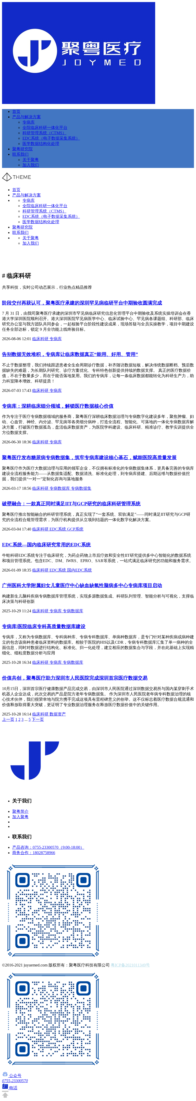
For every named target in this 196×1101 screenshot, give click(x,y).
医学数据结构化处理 (40, 143)
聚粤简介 (20, 811)
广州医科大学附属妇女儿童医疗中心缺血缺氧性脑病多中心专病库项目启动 (82, 585)
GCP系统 (75, 529)
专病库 (28, 122)
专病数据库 (60, 488)
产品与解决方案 (26, 117)
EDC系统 (58, 529)
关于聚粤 (30, 159)
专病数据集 (81, 488)
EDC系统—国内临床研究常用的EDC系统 (46, 544)
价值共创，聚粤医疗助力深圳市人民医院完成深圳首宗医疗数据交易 (75, 678)
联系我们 (20, 154)
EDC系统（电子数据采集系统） (51, 138)
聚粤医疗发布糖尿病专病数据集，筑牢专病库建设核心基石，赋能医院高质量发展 (89, 457)
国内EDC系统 (79, 570)
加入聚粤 (20, 817)
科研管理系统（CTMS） (44, 133)
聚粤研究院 (22, 149)
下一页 (38, 719)
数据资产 (58, 714)
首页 (16, 111)
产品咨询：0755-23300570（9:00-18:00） (48, 847)
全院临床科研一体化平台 (44, 127)
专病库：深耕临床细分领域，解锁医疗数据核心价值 (58, 406)
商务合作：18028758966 (33, 853)
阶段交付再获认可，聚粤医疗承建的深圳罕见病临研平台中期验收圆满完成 (82, 303)
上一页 (8, 719)
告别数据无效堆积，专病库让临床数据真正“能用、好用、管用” (70, 354)
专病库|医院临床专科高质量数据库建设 (43, 626)
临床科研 (41, 339)
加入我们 (30, 165)
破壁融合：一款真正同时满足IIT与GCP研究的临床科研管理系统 (71, 503)
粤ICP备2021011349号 (130, 965)
